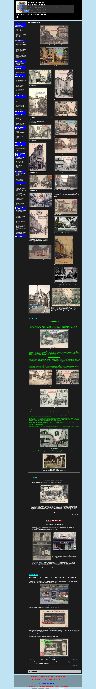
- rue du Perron (18, 104)
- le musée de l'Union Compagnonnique (20, 180)
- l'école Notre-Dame (20, 195)
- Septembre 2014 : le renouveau (20, 32)
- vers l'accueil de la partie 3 (21, 48)
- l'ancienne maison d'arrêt (21, 169)
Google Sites (61, 688)
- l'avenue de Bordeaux (20, 132)
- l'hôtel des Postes (19, 162)
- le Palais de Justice (20, 161)
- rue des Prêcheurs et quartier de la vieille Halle (20, 106)
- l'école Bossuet (19, 193)
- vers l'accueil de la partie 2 (21, 45)
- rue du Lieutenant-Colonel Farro (19, 84)
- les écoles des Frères (20, 203)
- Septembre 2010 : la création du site (20, 29)
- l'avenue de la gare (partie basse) (19, 134)
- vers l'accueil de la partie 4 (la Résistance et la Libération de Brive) (21, 50)
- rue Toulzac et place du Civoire (20, 78)
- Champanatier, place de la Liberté (20, 149)
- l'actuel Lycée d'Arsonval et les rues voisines (21, 191)
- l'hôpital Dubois (19, 163)
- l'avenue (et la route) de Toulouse (20, 131)
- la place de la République (18, 122)
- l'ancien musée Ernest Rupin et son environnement (20, 174)
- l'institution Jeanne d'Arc (20, 194)
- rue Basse (18, 100)
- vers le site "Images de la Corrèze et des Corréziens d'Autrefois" (21, 56)
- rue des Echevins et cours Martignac (20, 86)
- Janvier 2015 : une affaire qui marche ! (21, 35)
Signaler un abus (41, 688)
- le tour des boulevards (20, 146)
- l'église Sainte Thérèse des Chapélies (20, 217)
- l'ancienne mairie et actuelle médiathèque (20, 158)
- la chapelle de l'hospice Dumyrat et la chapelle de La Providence (20, 226)
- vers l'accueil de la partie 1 (21, 43)
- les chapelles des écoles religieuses (21, 229)
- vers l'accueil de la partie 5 (21, 54)
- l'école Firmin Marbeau (20, 197)
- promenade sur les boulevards (19, 117)
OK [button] (26, 10)
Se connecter (34, 688)
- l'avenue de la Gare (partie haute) (20, 137)
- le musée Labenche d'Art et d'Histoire (21, 177)
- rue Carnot (18, 91)
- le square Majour (19, 119)
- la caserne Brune (19, 160)
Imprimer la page (47, 688)
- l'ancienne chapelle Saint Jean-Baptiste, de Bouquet (21, 232)
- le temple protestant (20, 233)
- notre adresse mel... (20, 237)
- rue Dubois (18, 101)
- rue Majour (18, 93)
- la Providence (18, 118)
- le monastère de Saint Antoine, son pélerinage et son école (21, 214)
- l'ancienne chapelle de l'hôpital (20, 223)
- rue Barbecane (19, 109)
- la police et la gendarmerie (18, 167)
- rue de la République (20, 89)
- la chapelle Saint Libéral (20, 221)
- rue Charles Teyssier (20, 107)
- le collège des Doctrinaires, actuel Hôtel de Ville (20, 185)
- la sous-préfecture (19, 165)
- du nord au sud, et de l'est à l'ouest (20, 64)
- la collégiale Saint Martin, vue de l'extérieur (21, 70)
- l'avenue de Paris (19, 138)
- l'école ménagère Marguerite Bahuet (19, 201)
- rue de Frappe (19, 98)
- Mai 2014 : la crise (19, 30)
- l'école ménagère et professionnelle (20, 199)
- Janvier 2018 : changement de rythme (20, 37)
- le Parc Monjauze (19, 150)
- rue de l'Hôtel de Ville (20, 87)
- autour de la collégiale (20, 72)
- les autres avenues (19, 140)
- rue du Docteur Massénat (21, 80)
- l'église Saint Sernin (20, 211)
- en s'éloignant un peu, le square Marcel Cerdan (21, 124)
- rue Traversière (19, 90)
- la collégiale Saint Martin (21, 210)
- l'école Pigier (18, 204)
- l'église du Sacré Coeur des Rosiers (20, 219)
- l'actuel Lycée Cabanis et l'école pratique (21, 189)
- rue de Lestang (19, 102)
